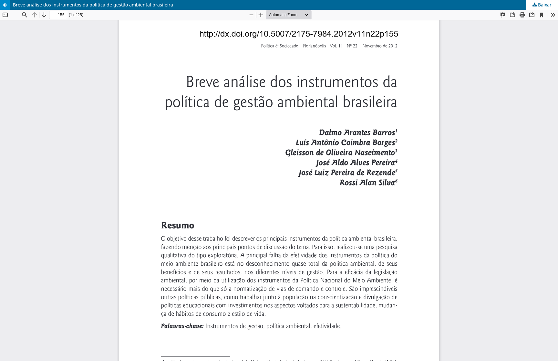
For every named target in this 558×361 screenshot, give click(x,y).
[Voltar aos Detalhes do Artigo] (5, 5)
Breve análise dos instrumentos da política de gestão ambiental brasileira (93, 5)
